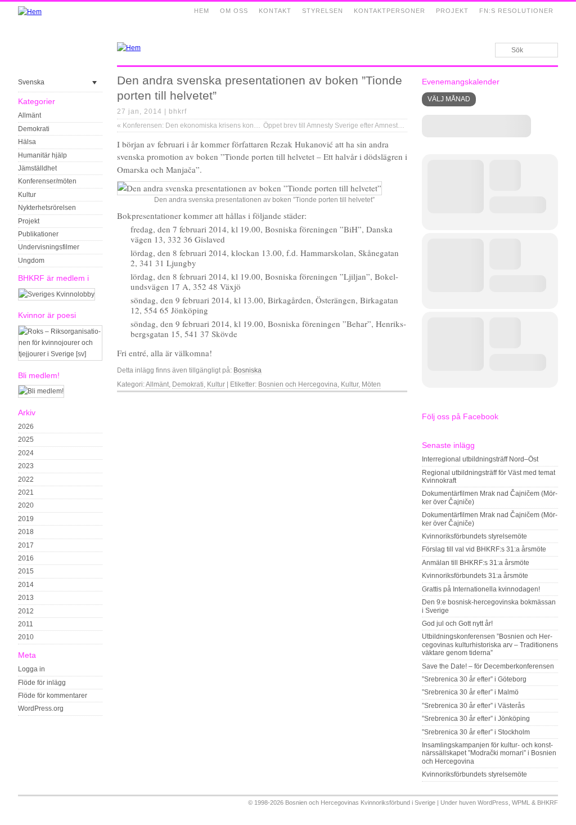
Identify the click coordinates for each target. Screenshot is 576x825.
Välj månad (449, 99)
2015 (26, 571)
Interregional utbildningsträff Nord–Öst (480, 459)
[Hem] (30, 12)
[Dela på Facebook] (375, 401)
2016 (26, 558)
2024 (26, 453)
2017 (26, 545)
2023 (26, 466)
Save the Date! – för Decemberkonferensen (488, 666)
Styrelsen (322, 10)
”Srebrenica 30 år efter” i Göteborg (474, 679)
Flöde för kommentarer (52, 696)
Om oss (234, 10)
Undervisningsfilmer (48, 247)
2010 (26, 637)
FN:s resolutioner (516, 10)
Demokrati (34, 129)
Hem (201, 10)
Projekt (452, 10)
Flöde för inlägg (42, 683)
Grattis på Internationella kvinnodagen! (481, 589)
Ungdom (31, 260)
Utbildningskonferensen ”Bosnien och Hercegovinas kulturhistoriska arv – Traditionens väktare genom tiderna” (490, 645)
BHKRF (547, 802)
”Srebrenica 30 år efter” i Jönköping (476, 719)
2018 (26, 532)
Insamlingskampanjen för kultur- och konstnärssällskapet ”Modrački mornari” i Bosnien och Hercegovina (489, 753)
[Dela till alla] (401, 401)
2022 (26, 479)
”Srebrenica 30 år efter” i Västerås (473, 706)
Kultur (27, 195)
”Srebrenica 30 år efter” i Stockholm (476, 732)
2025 (26, 439)
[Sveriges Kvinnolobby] (56, 294)
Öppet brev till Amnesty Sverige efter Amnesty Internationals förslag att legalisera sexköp (400, 125)
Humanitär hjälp (42, 155)
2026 (26, 427)
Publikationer (38, 234)
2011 (25, 624)
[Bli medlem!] (41, 391)
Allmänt (29, 115)
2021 (26, 492)
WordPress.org (41, 708)
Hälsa (27, 142)
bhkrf (178, 111)
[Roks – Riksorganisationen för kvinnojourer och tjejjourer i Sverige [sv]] (60, 354)
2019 (26, 519)
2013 (26, 598)
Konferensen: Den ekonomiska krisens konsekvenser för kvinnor (218, 125)
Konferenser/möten (47, 181)
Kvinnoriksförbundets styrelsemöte (474, 536)
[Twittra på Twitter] (388, 401)
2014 (26, 585)
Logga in (31, 669)
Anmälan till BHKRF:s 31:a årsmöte (475, 563)
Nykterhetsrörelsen (47, 208)
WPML (521, 802)
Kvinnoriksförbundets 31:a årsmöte (475, 576)
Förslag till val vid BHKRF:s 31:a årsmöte (484, 549)
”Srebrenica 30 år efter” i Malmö (470, 692)
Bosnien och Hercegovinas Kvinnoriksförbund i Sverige (360, 802)
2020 (26, 505)
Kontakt (275, 10)
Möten (371, 384)
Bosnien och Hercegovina (298, 384)
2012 (26, 611)
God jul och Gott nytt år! (457, 623)
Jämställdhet (37, 168)
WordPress (493, 802)
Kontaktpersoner (389, 10)
